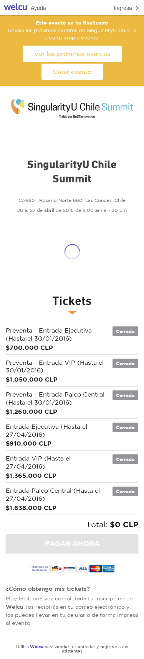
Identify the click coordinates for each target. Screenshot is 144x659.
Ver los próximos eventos (72, 53)
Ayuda (38, 7)
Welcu (15, 8)
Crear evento (72, 71)
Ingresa (123, 7)
